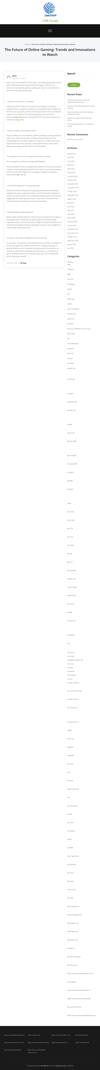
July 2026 (70, 157)
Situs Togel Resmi (73, 856)
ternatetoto (71, 635)
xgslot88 (70, 848)
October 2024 (72, 237)
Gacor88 (70, 898)
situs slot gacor (72, 965)
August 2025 (71, 199)
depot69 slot (71, 410)
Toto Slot (70, 537)
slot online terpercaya (74, 691)
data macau (71, 334)
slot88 (69, 304)
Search (71, 73)
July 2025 (70, 203)
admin (14, 76)
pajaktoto (70, 747)
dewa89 (70, 481)
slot (68, 294)
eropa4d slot (71, 314)
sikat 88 (70, 358)
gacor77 (70, 562)
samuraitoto (71, 675)
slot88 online (71, 595)
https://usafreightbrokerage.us (14, 1035)
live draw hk (71, 621)
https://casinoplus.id (82, 1042)
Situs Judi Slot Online (74, 1007)
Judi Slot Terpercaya (74, 957)
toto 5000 (70, 512)
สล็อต (69, 274)
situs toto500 (71, 570)
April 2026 (71, 169)
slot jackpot (71, 284)
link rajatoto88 (72, 464)
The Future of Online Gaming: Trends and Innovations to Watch (53, 44)
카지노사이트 (71, 890)
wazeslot (70, 781)
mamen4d (70, 671)
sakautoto (70, 755)
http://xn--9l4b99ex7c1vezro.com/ (79, 329)
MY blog (23, 263)
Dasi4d (69, 814)
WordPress (45, 1066)
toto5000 (70, 324)
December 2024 (72, 229)
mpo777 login (72, 587)
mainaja (70, 667)
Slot (68, 772)
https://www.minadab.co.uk (60, 1035)
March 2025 (71, 218)
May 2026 (70, 165)
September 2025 (73, 195)
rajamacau (70, 319)
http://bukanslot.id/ (81, 1035)
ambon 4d (17, 117)
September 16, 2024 (19, 78)
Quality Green (61, 1066)
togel (69, 264)
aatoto (69, 839)
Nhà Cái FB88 (71, 441)
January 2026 (71, 180)
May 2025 (70, 210)
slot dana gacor (72, 806)
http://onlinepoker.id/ (74, 915)
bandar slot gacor (73, 683)
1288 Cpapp (50, 21)
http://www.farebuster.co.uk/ (14, 1042)
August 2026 (71, 154)
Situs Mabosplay (72, 343)
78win (69, 503)
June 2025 (70, 206)
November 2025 (73, 188)
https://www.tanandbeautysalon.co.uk (80, 973)
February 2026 (72, 176)
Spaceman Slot (72, 402)
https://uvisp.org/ (73, 789)
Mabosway (71, 299)
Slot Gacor (70, 652)
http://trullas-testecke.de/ (12, 1050)
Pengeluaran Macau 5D (75, 660)
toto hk (69, 554)
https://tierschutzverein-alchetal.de (79, 999)
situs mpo (70, 739)
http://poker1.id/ (73, 923)
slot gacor (70, 269)
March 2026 (71, 172)
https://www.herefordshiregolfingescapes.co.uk (83, 1015)
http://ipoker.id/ (72, 931)
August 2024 (71, 244)
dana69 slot (71, 368)
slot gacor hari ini (73, 699)
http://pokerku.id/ (73, 906)
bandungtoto (71, 982)
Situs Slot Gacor (72, 708)
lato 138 (70, 528)
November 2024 (73, 233)
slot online (70, 604)
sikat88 (69, 424)
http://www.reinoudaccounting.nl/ (39, 1042)
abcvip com (71, 433)
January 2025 (71, 225)
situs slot (70, 279)
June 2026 (70, 161)
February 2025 (72, 222)
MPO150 (70, 353)
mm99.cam (71, 379)
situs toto (70, 664)
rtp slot (69, 679)
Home (27, 44)
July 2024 (70, 248)
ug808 (69, 730)
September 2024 (73, 241)
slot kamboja (71, 864)
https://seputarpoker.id (59, 1042)
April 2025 (71, 214)
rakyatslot (70, 348)
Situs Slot (70, 764)
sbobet (69, 289)
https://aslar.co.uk (34, 1035)
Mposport (70, 881)
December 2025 (72, 184)
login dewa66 (71, 455)
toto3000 (70, 363)
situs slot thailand (73, 309)
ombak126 (71, 948)
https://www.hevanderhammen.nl (78, 990)
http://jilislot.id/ (72, 940)
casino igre (71, 520)
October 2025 (72, 191)
